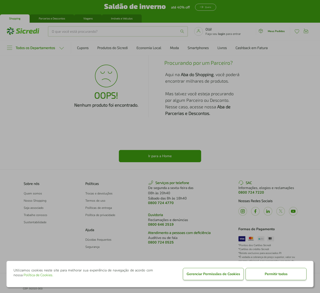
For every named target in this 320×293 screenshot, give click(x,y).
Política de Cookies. (38, 275)
